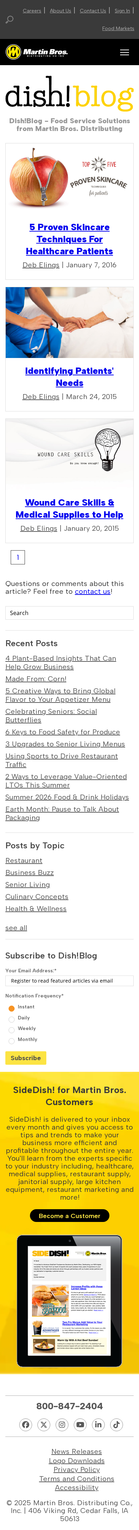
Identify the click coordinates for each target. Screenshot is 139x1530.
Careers (32, 11)
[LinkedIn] (98, 1424)
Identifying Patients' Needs (69, 376)
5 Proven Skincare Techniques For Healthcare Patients (69, 239)
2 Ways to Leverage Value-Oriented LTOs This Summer (66, 780)
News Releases (76, 1451)
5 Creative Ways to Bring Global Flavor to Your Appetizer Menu (60, 695)
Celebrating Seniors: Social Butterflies (51, 715)
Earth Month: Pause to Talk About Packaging (62, 813)
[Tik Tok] (116, 1424)
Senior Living (27, 884)
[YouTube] (80, 1424)
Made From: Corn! (35, 679)
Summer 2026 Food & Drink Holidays (67, 797)
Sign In (122, 11)
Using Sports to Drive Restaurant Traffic (61, 760)
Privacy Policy (76, 1469)
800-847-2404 (69, 1406)
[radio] (70, 1006)
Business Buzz (29, 872)
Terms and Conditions (76, 1478)
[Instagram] (62, 1424)
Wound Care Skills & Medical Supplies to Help (69, 508)
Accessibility (76, 1487)
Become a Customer (70, 1216)
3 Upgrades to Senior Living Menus (65, 744)
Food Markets (118, 28)
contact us (92, 591)
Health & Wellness (36, 908)
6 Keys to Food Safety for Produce (62, 732)
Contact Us (93, 11)
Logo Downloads (77, 1460)
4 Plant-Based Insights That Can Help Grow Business (60, 662)
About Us (60, 11)
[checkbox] (69, 1022)
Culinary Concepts (36, 896)
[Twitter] (43, 1424)
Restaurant (23, 860)
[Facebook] (25, 1424)
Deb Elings (41, 265)
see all (16, 927)
